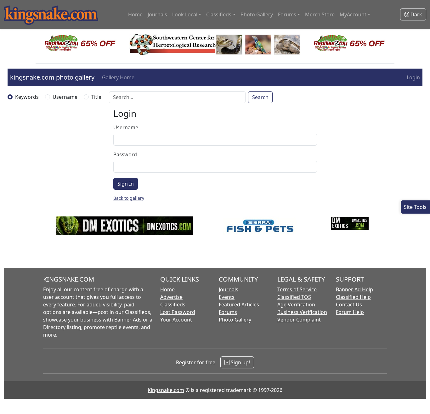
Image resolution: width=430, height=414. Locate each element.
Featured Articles (239, 304)
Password (125, 154)
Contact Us (349, 304)
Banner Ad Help (354, 289)
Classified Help (353, 297)
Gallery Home (118, 77)
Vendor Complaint (299, 319)
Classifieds (172, 304)
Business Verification (302, 312)
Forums (228, 312)
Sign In (125, 183)
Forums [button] (287, 14)
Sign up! (239, 362)
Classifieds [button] (218, 14)
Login (413, 77)
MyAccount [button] (353, 14)
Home (135, 14)
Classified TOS (294, 297)
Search (260, 97)
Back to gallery (128, 198)
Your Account (176, 319)
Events (227, 297)
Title (96, 96)
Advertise (171, 297)
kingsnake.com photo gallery (52, 77)
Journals (157, 14)
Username (65, 96)
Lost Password (177, 312)
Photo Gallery (256, 14)
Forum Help (350, 312)
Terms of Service (297, 289)
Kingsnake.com (166, 390)
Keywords (27, 96)
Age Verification (296, 304)
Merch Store (320, 14)
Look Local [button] (184, 14)
